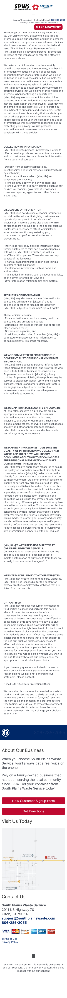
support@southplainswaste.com (28, 918)
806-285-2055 (49, 732)
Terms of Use (9, 938)
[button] (33, 13)
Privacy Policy (10, 942)
